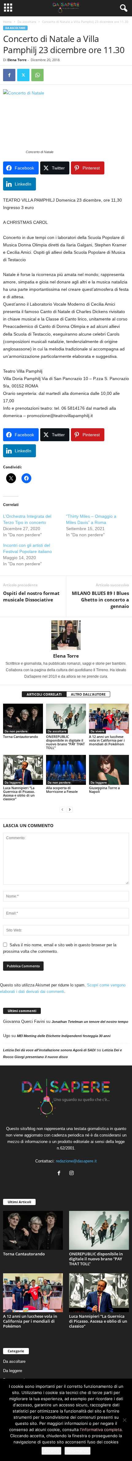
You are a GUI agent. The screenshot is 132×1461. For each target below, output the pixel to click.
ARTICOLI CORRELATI (44, 694)
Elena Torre (17, 59)
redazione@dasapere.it (76, 1161)
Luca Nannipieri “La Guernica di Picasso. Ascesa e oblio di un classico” (19, 793)
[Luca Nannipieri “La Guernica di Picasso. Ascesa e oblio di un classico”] (23, 770)
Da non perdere (16, 731)
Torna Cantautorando (20, 736)
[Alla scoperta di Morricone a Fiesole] (66, 770)
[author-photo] (66, 635)
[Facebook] (9, 75)
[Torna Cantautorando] (23, 719)
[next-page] (70, 809)
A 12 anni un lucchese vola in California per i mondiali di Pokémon (107, 740)
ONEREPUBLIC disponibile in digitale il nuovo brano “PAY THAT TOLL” (65, 742)
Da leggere (13, 782)
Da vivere (97, 731)
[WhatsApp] (37, 75)
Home (7, 21)
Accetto (51, 1450)
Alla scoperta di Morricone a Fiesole (62, 789)
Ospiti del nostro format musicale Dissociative (31, 596)
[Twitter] (23, 75)
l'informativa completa (101, 1429)
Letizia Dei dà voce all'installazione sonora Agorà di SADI (49, 1050)
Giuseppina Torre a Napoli (104, 789)
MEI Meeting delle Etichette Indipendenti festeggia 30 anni (64, 1036)
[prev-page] (62, 809)
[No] (124, 1420)
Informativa (77, 1450)
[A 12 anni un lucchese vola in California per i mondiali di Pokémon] (109, 719)
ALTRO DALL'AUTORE (88, 694)
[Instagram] (72, 1173)
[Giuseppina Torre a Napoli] (109, 770)
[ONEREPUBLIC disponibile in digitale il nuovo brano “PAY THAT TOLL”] (66, 719)
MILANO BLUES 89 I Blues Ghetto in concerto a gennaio (100, 599)
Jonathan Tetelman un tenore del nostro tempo (90, 1022)
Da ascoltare (26, 21)
